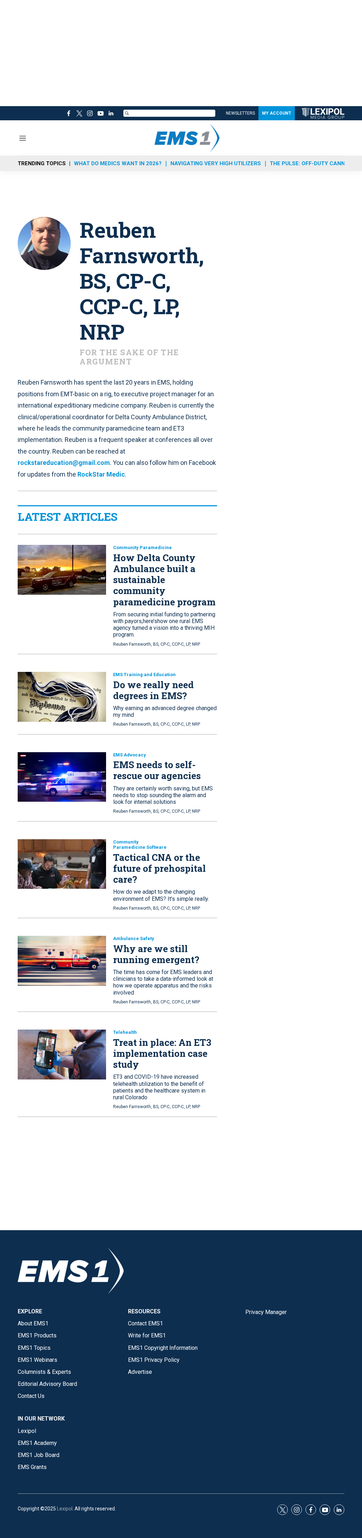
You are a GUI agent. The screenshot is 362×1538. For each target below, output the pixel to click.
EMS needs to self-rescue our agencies (157, 770)
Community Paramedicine (142, 547)
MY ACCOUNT (276, 113)
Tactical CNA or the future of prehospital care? (159, 868)
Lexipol (64, 1508)
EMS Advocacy (129, 755)
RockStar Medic (101, 474)
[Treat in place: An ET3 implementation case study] (62, 1054)
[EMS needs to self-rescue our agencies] (62, 777)
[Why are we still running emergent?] (62, 961)
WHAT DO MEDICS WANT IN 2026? (118, 163)
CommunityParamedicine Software (140, 844)
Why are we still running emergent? (156, 954)
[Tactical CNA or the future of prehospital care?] (62, 864)
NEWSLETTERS (240, 113)
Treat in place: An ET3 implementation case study (162, 1053)
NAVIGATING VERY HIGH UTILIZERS (215, 163)
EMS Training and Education (144, 674)
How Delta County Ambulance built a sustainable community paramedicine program (164, 580)
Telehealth (125, 1032)
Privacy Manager (266, 1312)
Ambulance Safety (133, 938)
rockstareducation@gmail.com (64, 462)
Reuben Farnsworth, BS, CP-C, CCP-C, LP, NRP (156, 644)
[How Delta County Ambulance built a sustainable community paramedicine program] (62, 570)
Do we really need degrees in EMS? (153, 690)
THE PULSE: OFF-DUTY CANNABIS (313, 163)
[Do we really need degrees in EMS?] (62, 697)
